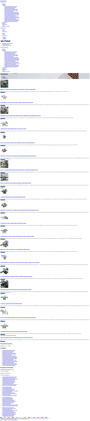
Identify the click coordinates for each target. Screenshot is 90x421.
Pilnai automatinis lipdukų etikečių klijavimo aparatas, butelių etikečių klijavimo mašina (15, 289)
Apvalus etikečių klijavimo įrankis (8, 411)
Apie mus (4, 4)
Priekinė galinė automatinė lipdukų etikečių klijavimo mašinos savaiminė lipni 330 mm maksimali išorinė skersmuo (20, 115)
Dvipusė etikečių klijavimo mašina (10, 7)
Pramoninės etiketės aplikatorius (7, 398)
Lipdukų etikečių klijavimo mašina (10, 18)
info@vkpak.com (6, 44)
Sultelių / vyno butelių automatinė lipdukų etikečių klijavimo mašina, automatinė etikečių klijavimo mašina (19, 169)
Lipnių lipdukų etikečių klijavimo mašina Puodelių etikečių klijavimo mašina (13, 331)
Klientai (3, 23)
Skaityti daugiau (2, 92)
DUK (3, 25)
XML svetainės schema (13, 419)
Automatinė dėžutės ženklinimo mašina (8, 379)
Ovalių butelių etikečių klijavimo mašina (11, 57)
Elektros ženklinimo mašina (7, 391)
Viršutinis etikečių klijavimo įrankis (8, 415)
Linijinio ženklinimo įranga (6, 397)
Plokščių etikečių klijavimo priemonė (8, 392)
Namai (3, 3)
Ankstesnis (2, 345)
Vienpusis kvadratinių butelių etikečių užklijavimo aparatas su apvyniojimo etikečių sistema (16, 337)
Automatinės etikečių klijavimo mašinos (9, 377)
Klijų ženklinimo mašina (6, 394)
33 (8, 345)
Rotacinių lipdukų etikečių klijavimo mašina (12, 13)
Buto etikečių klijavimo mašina (10, 8)
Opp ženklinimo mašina (6, 403)
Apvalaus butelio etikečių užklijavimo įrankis (9, 410)
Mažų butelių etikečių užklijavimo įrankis (9, 412)
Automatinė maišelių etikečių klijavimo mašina (10, 378)
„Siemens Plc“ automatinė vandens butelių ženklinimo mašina (11, 303)
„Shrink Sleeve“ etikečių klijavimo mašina (11, 16)
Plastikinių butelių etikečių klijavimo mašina (12, 58)
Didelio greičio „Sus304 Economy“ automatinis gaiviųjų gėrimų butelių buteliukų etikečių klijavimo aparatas (19, 210)
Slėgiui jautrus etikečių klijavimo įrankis (9, 408)
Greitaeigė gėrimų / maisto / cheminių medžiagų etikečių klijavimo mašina (13, 223)
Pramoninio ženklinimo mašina (7, 399)
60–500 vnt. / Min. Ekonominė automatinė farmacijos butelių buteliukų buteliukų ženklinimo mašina (18, 317)
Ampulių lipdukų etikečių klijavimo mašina (9, 376)
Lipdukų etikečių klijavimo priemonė (8, 413)
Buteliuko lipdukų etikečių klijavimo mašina (12, 20)
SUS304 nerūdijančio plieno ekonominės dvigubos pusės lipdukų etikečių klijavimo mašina (16, 276)
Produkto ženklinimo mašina (7, 409)
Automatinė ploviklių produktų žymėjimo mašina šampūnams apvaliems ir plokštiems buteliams (17, 236)
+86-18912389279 (9, 43)
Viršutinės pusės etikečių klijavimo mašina (11, 19)
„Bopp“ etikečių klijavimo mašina (8, 383)
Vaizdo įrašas (4, 22)
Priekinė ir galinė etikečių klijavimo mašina (9, 393)
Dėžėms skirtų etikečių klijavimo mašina (9, 401)
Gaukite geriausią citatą (4, 47)
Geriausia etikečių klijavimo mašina (8, 382)
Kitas (10, 345)
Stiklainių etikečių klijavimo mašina (8, 400)
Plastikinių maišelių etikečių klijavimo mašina (9, 405)
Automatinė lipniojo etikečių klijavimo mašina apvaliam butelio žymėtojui (13, 128)
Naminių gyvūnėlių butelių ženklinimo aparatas (10, 404)
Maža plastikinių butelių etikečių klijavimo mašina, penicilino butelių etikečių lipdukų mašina (16, 102)
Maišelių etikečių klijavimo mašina (8, 380)
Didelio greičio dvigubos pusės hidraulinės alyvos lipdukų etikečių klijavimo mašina (15, 249)
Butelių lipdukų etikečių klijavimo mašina (9, 385)
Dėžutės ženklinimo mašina (7, 387)
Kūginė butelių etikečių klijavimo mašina (9, 414)
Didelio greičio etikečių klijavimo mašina (11, 10)
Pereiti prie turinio (3, 0)
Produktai (4, 5)
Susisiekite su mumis (5, 26)
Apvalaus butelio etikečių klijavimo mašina (12, 14)
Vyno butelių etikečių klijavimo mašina (11, 21)
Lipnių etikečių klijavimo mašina (10, 15)
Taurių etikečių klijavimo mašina (7, 389)
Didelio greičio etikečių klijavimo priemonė (9, 395)
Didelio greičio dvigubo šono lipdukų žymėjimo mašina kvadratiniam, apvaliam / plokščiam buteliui (17, 89)
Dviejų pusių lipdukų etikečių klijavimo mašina (10, 390)
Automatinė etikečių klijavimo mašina (11, 6)
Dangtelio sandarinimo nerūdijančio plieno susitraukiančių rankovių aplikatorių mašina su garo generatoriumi (19, 262)
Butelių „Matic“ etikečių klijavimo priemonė (9, 384)
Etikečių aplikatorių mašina (9, 11)
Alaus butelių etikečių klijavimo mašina (8, 381)
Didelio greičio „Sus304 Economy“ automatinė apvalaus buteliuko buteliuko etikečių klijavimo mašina (18, 155)
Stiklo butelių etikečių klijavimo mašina (11, 9)
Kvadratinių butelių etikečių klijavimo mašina (12, 17)
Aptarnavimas (4, 24)
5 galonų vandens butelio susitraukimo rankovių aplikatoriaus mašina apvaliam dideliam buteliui (17, 142)
